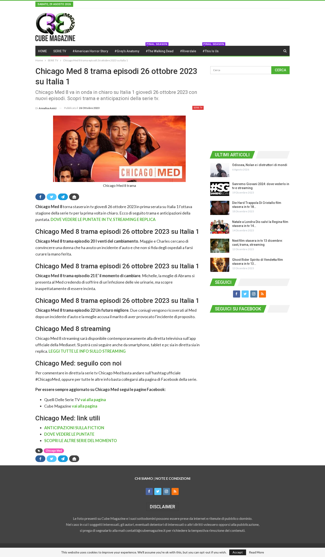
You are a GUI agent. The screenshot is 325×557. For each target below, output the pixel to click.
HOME (42, 51)
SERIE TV (59, 51)
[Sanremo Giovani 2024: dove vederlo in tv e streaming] (219, 189)
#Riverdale (188, 51)
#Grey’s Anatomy (127, 51)
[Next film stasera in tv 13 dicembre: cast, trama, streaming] (219, 246)
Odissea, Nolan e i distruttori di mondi (259, 165)
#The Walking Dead (160, 49)
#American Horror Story (90, 51)
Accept (238, 552)
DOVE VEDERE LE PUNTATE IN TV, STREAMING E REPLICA (103, 219)
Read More (256, 552)
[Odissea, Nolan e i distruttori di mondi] (219, 170)
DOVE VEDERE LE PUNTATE (69, 434)
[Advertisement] (250, 112)
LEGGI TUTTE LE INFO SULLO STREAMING (87, 351)
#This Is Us (212, 49)
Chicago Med (54, 450)
